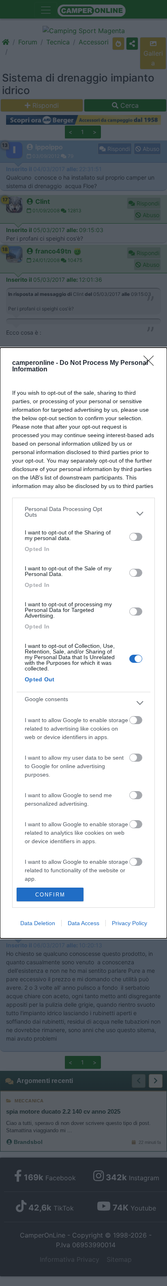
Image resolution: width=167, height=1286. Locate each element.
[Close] (151, 363)
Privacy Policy (129, 923)
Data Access (83, 923)
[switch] (135, 537)
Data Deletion (37, 923)
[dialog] (83, 643)
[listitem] (83, 514)
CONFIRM (50, 895)
